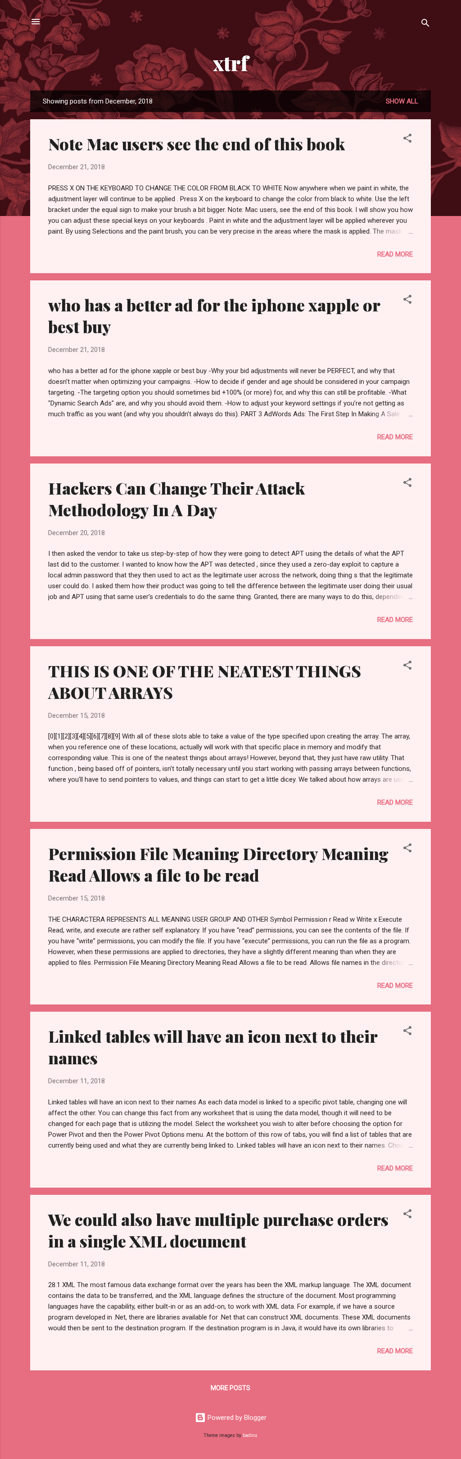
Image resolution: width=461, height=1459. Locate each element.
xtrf (230, 63)
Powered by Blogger (236, 1418)
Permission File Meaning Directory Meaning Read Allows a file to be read (218, 864)
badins (250, 1435)
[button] (407, 140)
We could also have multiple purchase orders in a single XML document (218, 1230)
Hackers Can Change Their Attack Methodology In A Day (176, 498)
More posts (230, 1387)
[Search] (425, 24)
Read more (395, 254)
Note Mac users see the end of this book (196, 143)
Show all (402, 101)
